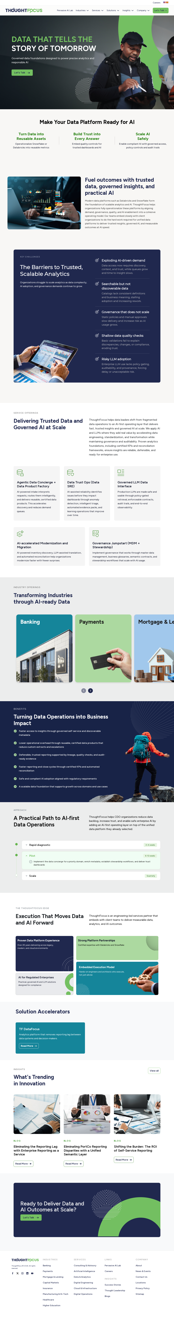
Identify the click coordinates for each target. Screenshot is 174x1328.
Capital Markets (51, 1282)
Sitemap (140, 1294)
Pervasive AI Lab (65, 10)
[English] (164, 2)
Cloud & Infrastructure (85, 1288)
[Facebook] (13, 1273)
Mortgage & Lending (53, 1277)
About (139, 1265)
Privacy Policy (143, 1288)
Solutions (111, 10)
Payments (48, 1271)
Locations (141, 1282)
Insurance (48, 1288)
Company (141, 10)
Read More (27, 1045)
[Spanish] (167, 2)
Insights (126, 10)
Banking (47, 1265)
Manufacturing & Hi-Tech (55, 1294)
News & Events (143, 1271)
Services (96, 10)
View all (154, 1070)
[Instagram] (22, 1273)
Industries (81, 10)
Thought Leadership (115, 1290)
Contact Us (141, 1277)
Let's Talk (160, 10)
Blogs (107, 1296)
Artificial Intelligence (84, 1271)
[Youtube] (32, 1273)
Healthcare (48, 1299)
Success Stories (113, 1284)
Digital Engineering (83, 1282)
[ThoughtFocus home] (23, 10)
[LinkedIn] (27, 1273)
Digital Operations (83, 1294)
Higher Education (51, 1305)
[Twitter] (17, 1273)
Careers (156, 2)
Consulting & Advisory (85, 1265)
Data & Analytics (82, 1277)
